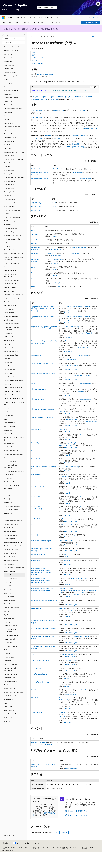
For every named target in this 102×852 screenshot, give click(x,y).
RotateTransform (36, 110)
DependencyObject (64, 97)
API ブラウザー (47, 36)
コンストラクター (37, 57)
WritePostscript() (36, 698)
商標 (91, 848)
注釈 (33, 55)
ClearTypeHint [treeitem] (8, 112)
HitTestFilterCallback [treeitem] (11, 340)
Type (75, 535)
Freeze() (34, 451)
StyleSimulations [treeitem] (9, 615)
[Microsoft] (3, 17)
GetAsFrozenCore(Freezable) (40, 487)
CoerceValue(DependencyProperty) (42, 417)
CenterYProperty (36, 210)
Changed (83, 592)
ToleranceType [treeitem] (9, 657)
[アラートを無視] (98, 4)
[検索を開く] (90, 17)
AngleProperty (36, 203)
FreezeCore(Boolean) (38, 459)
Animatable (88, 97)
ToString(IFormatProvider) (40, 660)
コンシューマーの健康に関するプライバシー (64, 848)
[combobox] (13, 38)
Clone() (33, 383)
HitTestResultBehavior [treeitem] (11, 351)
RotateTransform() (37, 169)
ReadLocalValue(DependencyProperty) (44, 600)
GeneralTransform (40, 99)
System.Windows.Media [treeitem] (12, 47)
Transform (54, 99)
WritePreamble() (36, 712)
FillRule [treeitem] (6, 214)
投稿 (34, 848)
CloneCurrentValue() (38, 399)
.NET (38, 36)
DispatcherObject (47, 97)
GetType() (34, 535)
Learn (33, 36)
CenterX (61, 110)
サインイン (96, 17)
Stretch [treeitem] (6, 611)
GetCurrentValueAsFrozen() (40, 497)
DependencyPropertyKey (81, 375)
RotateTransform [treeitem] (11, 575)
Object (35, 97)
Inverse (33, 267)
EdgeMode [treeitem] (7, 195)
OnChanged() (35, 560)
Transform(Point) (36, 668)
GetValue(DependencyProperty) (41, 541)
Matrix (59, 287)
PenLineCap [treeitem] (8, 495)
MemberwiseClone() (38, 554)
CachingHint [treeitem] (8, 101)
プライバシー (42, 848)
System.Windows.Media (45, 74)
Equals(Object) (36, 443)
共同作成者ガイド (44, 814)
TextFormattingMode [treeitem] (11, 635)
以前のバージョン (17, 848)
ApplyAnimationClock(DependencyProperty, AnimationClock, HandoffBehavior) (42, 309)
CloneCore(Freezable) (38, 389)
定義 (33, 52)
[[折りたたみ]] (24, 34)
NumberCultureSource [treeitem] (11, 447)
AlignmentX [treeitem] (8, 54)
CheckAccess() (36, 355)
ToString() (34, 654)
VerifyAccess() (35, 690)
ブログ (27, 848)
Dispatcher (35, 253)
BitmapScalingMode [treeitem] (10, 76)
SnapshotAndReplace (66, 321)
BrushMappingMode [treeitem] (11, 90)
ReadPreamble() (36, 608)
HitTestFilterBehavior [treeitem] (11, 337)
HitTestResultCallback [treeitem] (11, 355)
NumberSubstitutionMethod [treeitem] (13, 454)
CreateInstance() (36, 429)
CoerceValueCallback (73, 419)
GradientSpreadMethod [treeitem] (12, 316)
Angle (55, 110)
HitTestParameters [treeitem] (10, 344)
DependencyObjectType (79, 247)
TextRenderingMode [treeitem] (11, 646)
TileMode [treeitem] (7, 653)
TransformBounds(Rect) (39, 674)
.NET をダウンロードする (90, 23)
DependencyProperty (83, 307)
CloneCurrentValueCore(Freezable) (42, 409)
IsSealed (34, 279)
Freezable (77, 97)
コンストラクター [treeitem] (11, 579)
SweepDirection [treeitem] (9, 618)
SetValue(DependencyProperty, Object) (44, 628)
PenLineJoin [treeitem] (8, 499)
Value (33, 287)
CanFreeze (34, 234)
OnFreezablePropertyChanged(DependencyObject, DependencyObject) (41, 580)
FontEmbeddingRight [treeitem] (11, 221)
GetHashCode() (36, 519)
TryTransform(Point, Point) (40, 682)
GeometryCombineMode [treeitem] (12, 280)
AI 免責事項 (5, 848)
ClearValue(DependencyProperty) (42, 363)
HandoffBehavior (70, 311)
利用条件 (85, 848)
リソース (58, 138)
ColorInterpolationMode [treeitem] (12, 127)
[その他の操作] (97, 36)
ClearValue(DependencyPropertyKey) (43, 373)
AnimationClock (58, 259)
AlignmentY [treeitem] (8, 58)
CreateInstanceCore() (38, 435)
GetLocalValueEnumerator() (40, 525)
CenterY (82, 110)
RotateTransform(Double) (39, 179)
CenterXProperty (36, 206)
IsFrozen (34, 273)
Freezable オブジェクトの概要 (75, 147)
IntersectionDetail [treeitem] (10, 395)
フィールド (35, 60)
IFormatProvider (70, 660)
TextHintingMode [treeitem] (9, 639)
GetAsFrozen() (36, 475)
